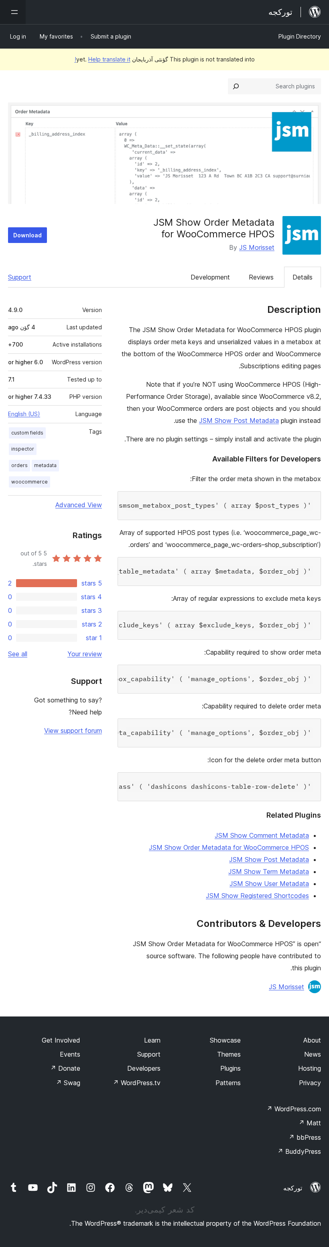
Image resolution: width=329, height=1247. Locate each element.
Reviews (261, 277)
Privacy (310, 1083)
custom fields (27, 433)
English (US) (24, 413)
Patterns (228, 1083)
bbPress (304, 1137)
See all (17, 654)
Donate (65, 1068)
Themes (229, 1054)
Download (27, 235)
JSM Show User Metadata (269, 884)
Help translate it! (102, 59)
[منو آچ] (13, 12)
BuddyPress (299, 1151)
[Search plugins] (236, 86)
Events (70, 1054)
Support (19, 277)
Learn (152, 1040)
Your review (84, 654)
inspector (22, 449)
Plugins (230, 1068)
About (312, 1040)
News (312, 1054)
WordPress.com (293, 1109)
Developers (143, 1068)
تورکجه (292, 1188)
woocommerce (29, 482)
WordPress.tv (136, 1083)
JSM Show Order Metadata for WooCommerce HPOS (229, 847)
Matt (310, 1123)
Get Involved (61, 1040)
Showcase (225, 1040)
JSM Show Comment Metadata (262, 835)
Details (302, 277)
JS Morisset (256, 247)
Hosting (309, 1068)
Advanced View (78, 505)
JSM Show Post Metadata (239, 420)
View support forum (73, 731)
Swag (68, 1083)
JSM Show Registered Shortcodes (257, 896)
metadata (45, 465)
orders (19, 465)
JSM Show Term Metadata (268, 871)
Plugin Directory (299, 36)
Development (210, 277)
